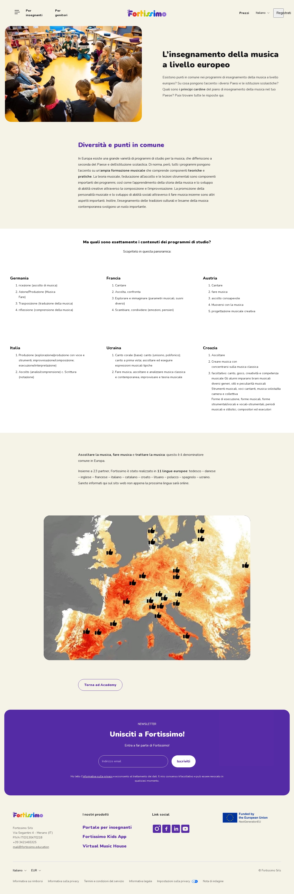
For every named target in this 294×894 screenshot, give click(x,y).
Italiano (18, 870)
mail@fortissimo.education (31, 847)
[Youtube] (185, 828)
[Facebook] (166, 828)
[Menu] (17, 12)
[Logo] (147, 13)
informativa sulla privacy (98, 776)
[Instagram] (157, 828)
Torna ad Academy (100, 685)
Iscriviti (183, 761)
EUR (34, 870)
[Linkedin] (176, 828)
